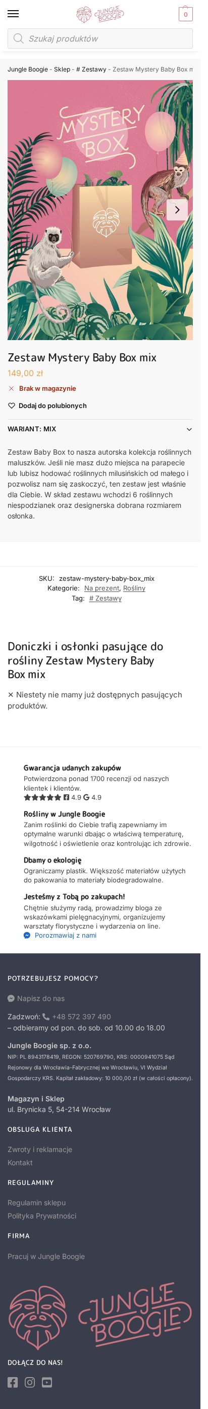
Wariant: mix (32, 429)
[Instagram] (30, 1383)
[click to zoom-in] (100, 210)
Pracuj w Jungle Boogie (46, 1256)
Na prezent (101, 588)
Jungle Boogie (28, 69)
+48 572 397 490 (81, 1016)
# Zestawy (91, 69)
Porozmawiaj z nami (64, 935)
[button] (184, 14)
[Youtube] (47, 1383)
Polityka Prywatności (42, 1215)
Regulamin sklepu (37, 1202)
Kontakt (20, 1162)
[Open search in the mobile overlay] (100, 38)
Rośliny (134, 588)
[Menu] (23, 14)
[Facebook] (13, 1383)
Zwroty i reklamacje (40, 1149)
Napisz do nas (41, 998)
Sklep (62, 69)
